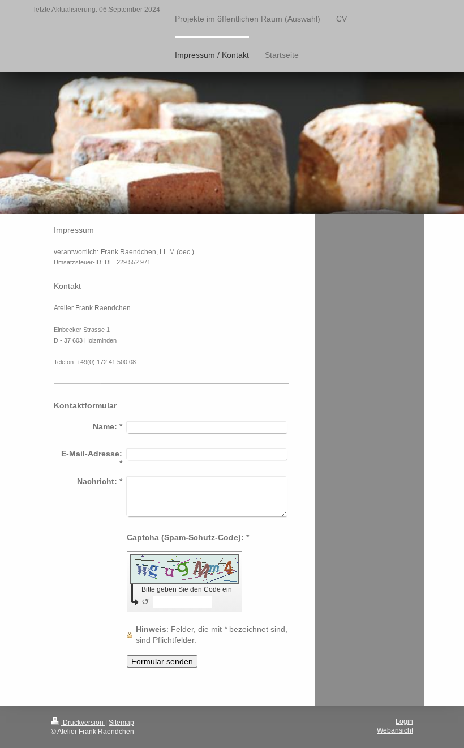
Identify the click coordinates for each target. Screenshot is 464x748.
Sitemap (121, 722)
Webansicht (395, 730)
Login (404, 721)
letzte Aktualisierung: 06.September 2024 (97, 10)
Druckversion (83, 722)
